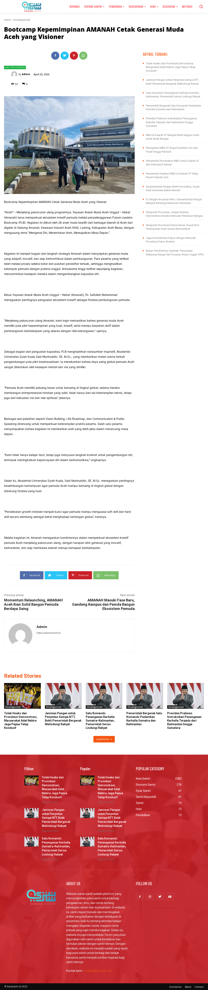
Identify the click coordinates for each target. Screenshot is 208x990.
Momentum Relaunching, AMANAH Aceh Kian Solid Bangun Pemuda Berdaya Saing (33, 604)
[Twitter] (65, 56)
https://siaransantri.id (48, 632)
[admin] (14, 74)
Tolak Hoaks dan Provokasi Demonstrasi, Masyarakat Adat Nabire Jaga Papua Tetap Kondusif (171, 67)
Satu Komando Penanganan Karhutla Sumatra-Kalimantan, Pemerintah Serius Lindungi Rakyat (100, 721)
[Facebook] (55, 56)
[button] (201, 6)
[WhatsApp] (83, 56)
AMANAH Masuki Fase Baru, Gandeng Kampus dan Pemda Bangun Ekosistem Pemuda (103, 604)
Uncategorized (21, 19)
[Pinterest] (74, 56)
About (188, 987)
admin (26, 74)
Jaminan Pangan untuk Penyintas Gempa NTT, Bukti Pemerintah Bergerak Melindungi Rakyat (56, 817)
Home (7, 19)
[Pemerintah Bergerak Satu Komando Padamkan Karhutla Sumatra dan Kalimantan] (144, 696)
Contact (199, 987)
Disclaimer (175, 987)
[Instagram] (150, 897)
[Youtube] (170, 897)
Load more (102, 739)
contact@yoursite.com (97, 970)
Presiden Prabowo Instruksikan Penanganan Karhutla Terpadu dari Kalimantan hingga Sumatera (171, 122)
